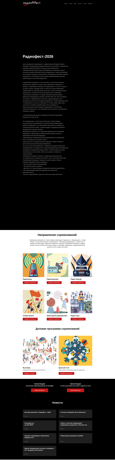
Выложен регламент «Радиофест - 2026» (38, 412)
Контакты (85, 3)
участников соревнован (33, 386)
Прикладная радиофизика (57, 316)
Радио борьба (76, 279)
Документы (90, 3)
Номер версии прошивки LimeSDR (71, 436)
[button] (39, 390)
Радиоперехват (53, 279)
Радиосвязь (27, 279)
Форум (75, 3)
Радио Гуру (75, 316)
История (70, 3)
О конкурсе (66, 3)
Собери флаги (28, 316)
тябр (50, 386)
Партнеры (80, 3)
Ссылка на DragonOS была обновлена (73, 412)
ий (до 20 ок (45, 386)
